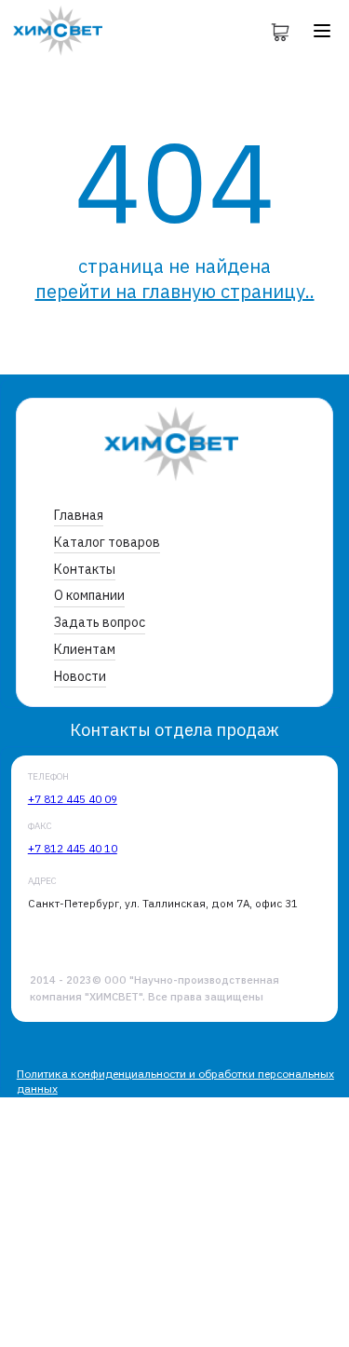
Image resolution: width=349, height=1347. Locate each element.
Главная (78, 515)
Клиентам (84, 649)
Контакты (84, 569)
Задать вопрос (99, 622)
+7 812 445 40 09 (72, 799)
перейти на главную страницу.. (175, 291)
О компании (89, 595)
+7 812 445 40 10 (72, 848)
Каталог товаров (107, 542)
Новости (80, 676)
